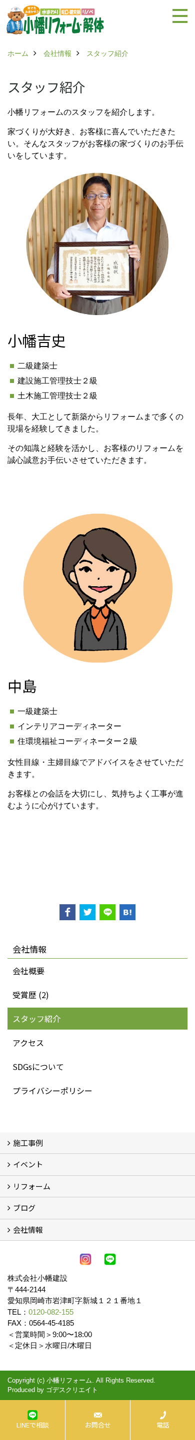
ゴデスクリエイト (72, 1390)
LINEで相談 (32, 1425)
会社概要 (28, 971)
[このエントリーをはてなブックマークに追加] (128, 912)
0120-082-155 (51, 1312)
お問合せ (98, 1425)
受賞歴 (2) (30, 995)
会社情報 (28, 1229)
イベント (28, 1164)
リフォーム (31, 1186)
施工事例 (28, 1142)
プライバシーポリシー (52, 1090)
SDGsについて (38, 1067)
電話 (163, 1425)
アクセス (28, 1043)
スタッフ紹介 (36, 1019)
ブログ (24, 1207)
